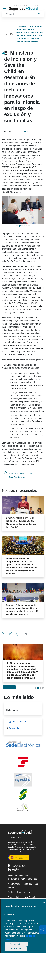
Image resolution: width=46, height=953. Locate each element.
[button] (5, 210)
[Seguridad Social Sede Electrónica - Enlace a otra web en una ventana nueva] (23, 741)
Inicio (4, 34)
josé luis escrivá (16, 473)
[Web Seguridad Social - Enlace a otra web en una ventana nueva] (23, 777)
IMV (11, 34)
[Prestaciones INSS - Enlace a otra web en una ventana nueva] (23, 791)
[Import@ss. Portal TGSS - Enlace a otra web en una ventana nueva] (23, 759)
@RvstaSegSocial (17, 719)
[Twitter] (16, 634)
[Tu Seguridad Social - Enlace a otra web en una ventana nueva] (23, 804)
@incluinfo (14, 725)
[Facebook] (4, 634)
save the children (17, 477)
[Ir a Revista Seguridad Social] (27, 7)
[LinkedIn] (10, 634)
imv (30, 473)
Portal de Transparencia (19, 889)
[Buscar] (39, 14)
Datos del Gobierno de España (22, 894)
